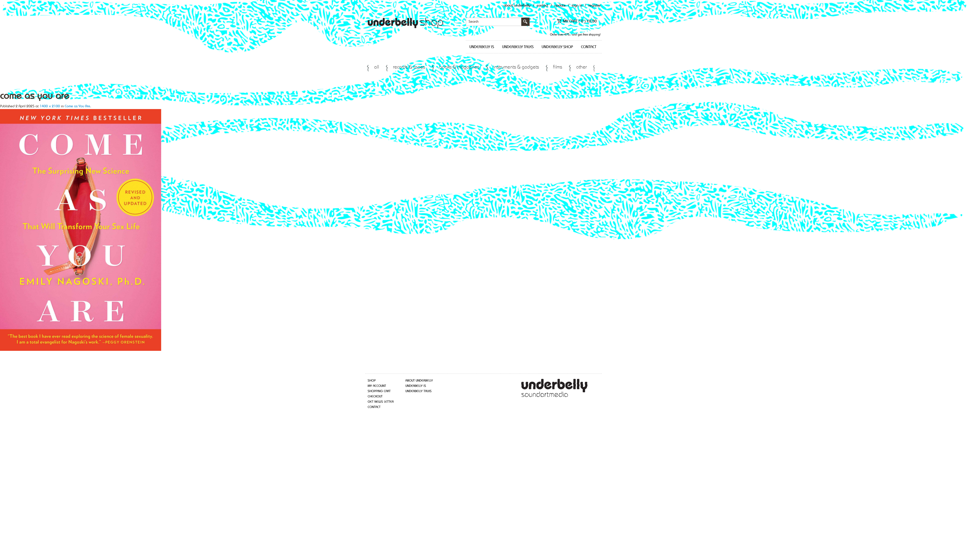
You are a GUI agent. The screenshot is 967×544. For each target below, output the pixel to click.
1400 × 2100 (50, 106)
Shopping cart (379, 391)
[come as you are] (80, 229)
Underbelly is (481, 47)
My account (377, 386)
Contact (542, 6)
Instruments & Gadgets (516, 67)
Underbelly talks (518, 47)
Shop (372, 380)
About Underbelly (517, 6)
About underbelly (419, 380)
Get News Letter (381, 401)
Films (557, 67)
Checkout (375, 396)
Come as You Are (77, 106)
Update (560, 6)
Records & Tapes (409, 67)
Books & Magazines (459, 67)
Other (581, 67)
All (376, 67)
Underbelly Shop (557, 47)
